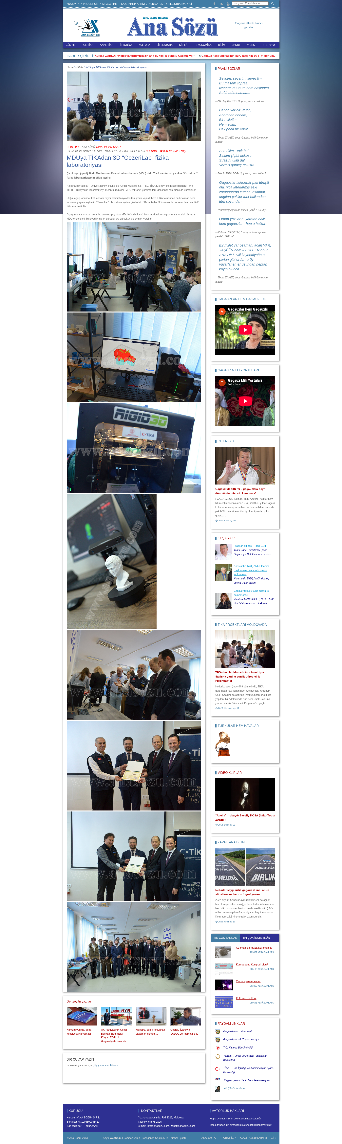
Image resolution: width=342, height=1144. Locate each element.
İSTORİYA (126, 44)
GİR (191, 4)
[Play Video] (245, 795)
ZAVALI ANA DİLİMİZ (232, 842)
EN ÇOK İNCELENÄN (256, 937)
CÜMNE (70, 44)
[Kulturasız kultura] (224, 1002)
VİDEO (251, 44)
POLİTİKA (87, 44)
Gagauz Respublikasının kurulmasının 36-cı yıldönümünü (171, 55)
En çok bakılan (225, 937)
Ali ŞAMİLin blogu (234, 1088)
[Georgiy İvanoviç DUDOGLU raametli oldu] (185, 1016)
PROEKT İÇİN (90, 4)
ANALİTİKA (106, 44)
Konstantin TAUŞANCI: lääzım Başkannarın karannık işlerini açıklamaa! (251, 570)
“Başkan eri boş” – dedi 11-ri (236, 55)
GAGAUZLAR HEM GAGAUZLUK (242, 299)
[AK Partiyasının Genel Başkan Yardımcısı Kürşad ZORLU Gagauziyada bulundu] (116, 1016)
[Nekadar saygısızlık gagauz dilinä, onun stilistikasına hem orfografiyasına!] (245, 867)
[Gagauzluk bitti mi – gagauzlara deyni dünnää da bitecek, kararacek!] (245, 466)
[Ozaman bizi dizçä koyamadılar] (224, 952)
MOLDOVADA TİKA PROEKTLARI (125, 151)
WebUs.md (116, 1137)
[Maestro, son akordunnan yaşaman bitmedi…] (151, 1016)
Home (70, 67)
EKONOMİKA (204, 44)
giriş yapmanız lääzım (105, 1065)
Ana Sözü (88, 146)
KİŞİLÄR (184, 44)
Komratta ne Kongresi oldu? (252, 964)
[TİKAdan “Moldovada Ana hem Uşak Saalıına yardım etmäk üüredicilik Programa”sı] (245, 649)
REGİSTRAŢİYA (176, 4)
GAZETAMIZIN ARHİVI (133, 4)
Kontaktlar (156, 4)
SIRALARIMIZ (109, 4)
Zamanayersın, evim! (248, 981)
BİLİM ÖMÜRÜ (83, 151)
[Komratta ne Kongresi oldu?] (224, 969)
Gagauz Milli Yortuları (238, 370)
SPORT (236, 44)
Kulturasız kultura (246, 998)
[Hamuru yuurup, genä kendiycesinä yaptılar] (82, 1016)
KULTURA (144, 44)
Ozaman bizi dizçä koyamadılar (254, 947)
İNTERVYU (268, 44)
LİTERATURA (165, 44)
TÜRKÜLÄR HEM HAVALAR (238, 725)
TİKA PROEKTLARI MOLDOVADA (242, 624)
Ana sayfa (73, 4)
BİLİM (221, 44)
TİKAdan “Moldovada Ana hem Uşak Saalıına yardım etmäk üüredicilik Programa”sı (239, 676)
